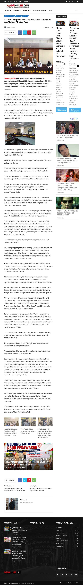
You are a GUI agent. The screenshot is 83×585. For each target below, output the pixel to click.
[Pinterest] (29, 32)
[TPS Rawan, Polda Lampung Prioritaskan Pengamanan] (28, 421)
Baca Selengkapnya (61, 109)
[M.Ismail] (5, 27)
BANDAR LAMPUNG (9, 16)
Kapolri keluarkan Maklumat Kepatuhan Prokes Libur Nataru (14, 489)
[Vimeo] (75, 1)
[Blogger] (57, 574)
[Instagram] (69, 1)
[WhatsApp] (34, 32)
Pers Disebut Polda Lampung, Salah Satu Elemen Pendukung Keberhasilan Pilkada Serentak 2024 (45, 433)
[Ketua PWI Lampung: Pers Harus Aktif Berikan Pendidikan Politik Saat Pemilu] (11, 421)
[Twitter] (72, 1)
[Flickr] (67, 574)
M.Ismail (18, 27)
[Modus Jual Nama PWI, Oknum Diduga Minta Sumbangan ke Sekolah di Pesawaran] (60, 23)
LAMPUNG (18, 16)
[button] (76, 10)
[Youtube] (78, 1)
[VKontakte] (76, 574)
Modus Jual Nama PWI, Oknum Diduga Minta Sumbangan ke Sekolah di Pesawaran (60, 43)
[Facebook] (66, 1)
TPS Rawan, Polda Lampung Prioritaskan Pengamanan (28, 431)
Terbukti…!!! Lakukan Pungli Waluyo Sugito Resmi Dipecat (41, 489)
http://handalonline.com (26, 502)
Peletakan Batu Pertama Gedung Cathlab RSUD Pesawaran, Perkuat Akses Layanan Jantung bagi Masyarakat (74, 44)
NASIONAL (25, 16)
